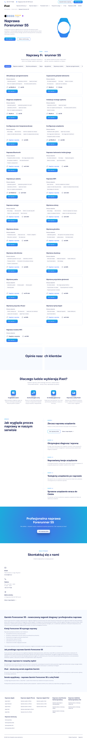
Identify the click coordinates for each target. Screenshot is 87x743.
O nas (65, 5)
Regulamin (80, 737)
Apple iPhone (7, 706)
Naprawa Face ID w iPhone (26, 712)
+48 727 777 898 (8, 587)
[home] (7, 6)
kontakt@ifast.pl (8, 574)
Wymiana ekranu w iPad (41, 703)
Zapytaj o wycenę (14, 140)
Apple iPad (7, 709)
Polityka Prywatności (73, 737)
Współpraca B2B (72, 5)
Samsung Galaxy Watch (10, 728)
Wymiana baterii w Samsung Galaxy (58, 712)
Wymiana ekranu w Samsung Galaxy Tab (74, 703)
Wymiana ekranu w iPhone (26, 703)
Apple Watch (7, 701)
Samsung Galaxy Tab (9, 725)
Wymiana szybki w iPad (41, 701)
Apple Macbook (8, 703)
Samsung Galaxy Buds (9, 722)
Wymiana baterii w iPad (41, 706)
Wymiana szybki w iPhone (26, 701)
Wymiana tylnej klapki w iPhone (27, 709)
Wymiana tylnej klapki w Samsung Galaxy (57, 703)
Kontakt (80, 5)
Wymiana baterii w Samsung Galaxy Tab (74, 707)
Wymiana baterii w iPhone (26, 706)
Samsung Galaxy (8, 719)
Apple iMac (7, 712)
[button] (21, 6)
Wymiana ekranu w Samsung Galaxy (58, 707)
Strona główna (7, 9)
